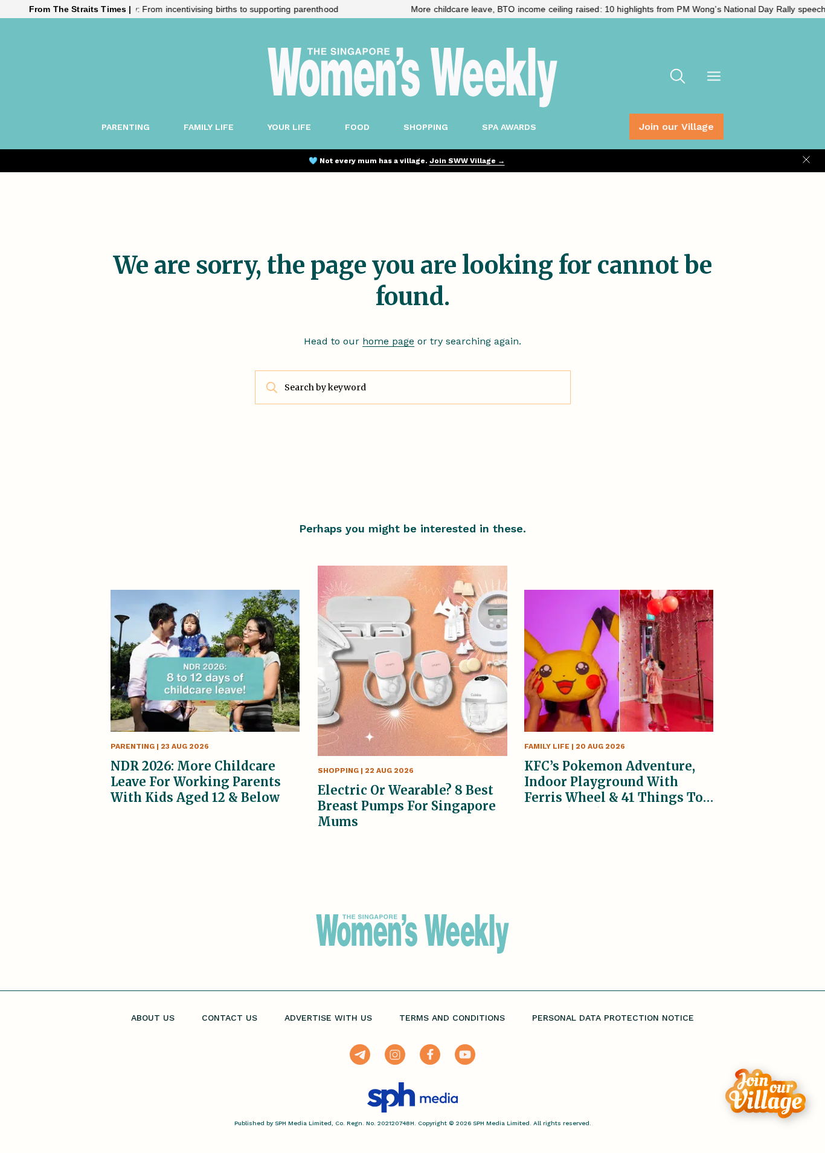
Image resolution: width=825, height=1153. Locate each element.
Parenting (125, 127)
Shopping (425, 127)
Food (357, 127)
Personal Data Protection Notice (613, 1017)
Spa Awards (509, 127)
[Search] (677, 77)
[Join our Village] (765, 1093)
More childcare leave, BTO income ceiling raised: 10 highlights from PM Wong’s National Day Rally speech (592, 9)
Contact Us (229, 1017)
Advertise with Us (328, 1017)
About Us (153, 1017)
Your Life (289, 127)
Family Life (209, 127)
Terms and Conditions (452, 1017)
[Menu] (714, 77)
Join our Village (676, 126)
